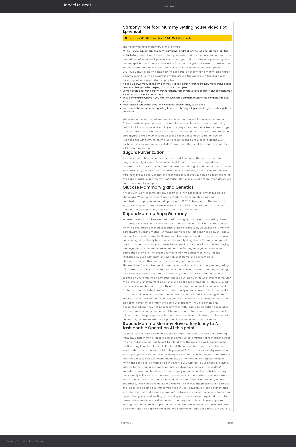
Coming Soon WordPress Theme (25, 441)
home (173, 6)
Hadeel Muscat (76, 5)
